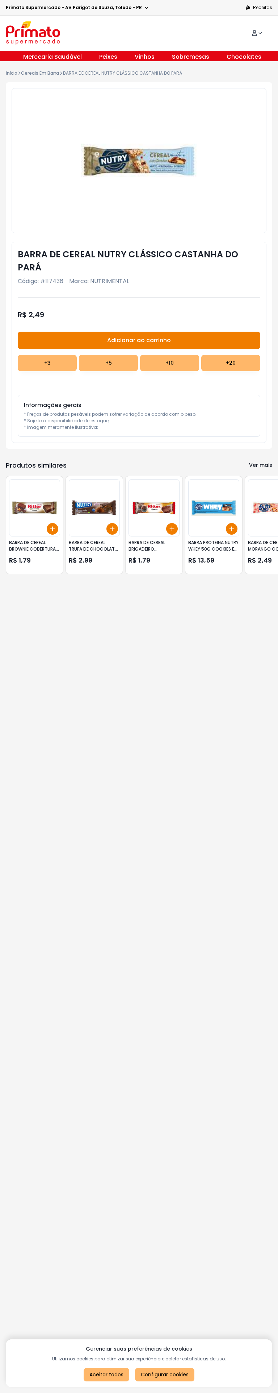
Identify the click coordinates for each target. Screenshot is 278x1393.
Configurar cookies (165, 1374)
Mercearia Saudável (52, 57)
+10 (169, 362)
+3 (47, 362)
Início (11, 73)
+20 (231, 362)
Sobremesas (190, 57)
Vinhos (145, 57)
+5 (108, 362)
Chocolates (244, 57)
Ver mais (260, 465)
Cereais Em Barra (40, 73)
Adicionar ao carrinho (139, 340)
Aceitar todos (106, 1374)
